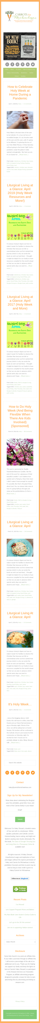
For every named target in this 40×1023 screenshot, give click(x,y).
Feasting (27, 163)
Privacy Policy (20, 1001)
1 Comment (27, 206)
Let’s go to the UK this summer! (20, 922)
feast (22, 595)
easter (8, 281)
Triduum (19, 508)
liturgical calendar (12, 391)
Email (20, 810)
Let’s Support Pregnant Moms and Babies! (20, 909)
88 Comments (28, 431)
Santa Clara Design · (24, 1015)
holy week (14, 169)
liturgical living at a (12, 283)
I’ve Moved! (20, 904)
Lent (15, 165)
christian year (23, 167)
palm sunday (29, 283)
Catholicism (17, 161)
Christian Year (25, 161)
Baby (15, 751)
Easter (31, 161)
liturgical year (21, 283)
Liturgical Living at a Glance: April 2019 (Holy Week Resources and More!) (20, 192)
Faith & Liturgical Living (13, 163)
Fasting (22, 163)
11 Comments (27, 103)
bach (19, 751)
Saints (19, 384)
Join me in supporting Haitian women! (20, 927)
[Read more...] (23, 154)
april (15, 595)
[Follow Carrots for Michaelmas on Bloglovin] (20, 879)
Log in (31, 1015)
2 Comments (27, 709)
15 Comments (27, 622)
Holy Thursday (22, 281)
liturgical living (22, 169)
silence (29, 751)
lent (30, 388)
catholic (16, 167)
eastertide (29, 386)
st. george (13, 599)
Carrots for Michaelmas (20, 16)
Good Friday (10, 165)
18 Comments (28, 531)
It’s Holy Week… (20, 704)
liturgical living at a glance (24, 391)
